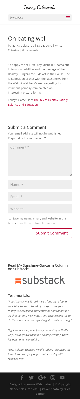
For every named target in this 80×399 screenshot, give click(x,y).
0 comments (30, 50)
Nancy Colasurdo (23, 45)
